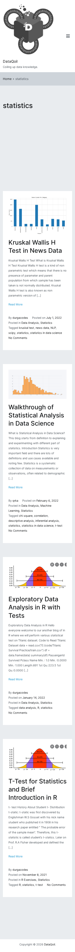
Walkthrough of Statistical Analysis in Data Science (36, 415)
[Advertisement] (37, 151)
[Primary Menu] (68, 36)
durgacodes (20, 317)
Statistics (46, 322)
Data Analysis (30, 322)
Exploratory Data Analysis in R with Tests (34, 607)
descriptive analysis (21, 520)
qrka (15, 500)
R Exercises (28, 879)
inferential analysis (47, 520)
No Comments (17, 337)
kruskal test (26, 327)
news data (42, 327)
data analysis (27, 707)
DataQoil (10, 61)
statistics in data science (46, 332)
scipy (11, 332)
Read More (15, 304)
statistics (23, 332)
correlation (41, 515)
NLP (53, 327)
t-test (58, 525)
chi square (25, 515)
